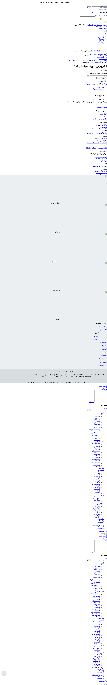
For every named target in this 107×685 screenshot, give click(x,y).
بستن (105, 408)
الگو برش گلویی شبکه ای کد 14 (96, 148)
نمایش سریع (103, 127)
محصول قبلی (103, 52)
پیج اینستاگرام (101, 358)
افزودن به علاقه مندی (101, 79)
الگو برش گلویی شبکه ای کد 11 (98, 62)
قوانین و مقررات (103, 329)
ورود (105, 21)
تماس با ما (94, 339)
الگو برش (100, 81)
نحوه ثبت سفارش (103, 326)
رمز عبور (104, 18)
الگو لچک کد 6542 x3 (100, 166)
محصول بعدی (103, 59)
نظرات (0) (101, 87)
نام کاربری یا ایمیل (101, 15)
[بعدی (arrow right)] (104, 534)
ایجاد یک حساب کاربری (96, 12)
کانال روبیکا (104, 345)
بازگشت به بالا (103, 531)
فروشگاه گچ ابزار (98, 51)
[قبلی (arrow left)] (106, 534)
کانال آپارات (101, 365)
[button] (101, 125)
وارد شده (90, 105)
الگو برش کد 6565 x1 (100, 119)
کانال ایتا (105, 352)
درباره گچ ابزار (94, 336)
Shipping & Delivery (98, 89)
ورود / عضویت (100, 528)
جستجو (89, 7)
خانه (106, 51)
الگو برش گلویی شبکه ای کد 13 (98, 55)
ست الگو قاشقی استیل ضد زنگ (96, 133)
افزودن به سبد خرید (101, 78)
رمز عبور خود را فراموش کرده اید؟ (97, 25)
